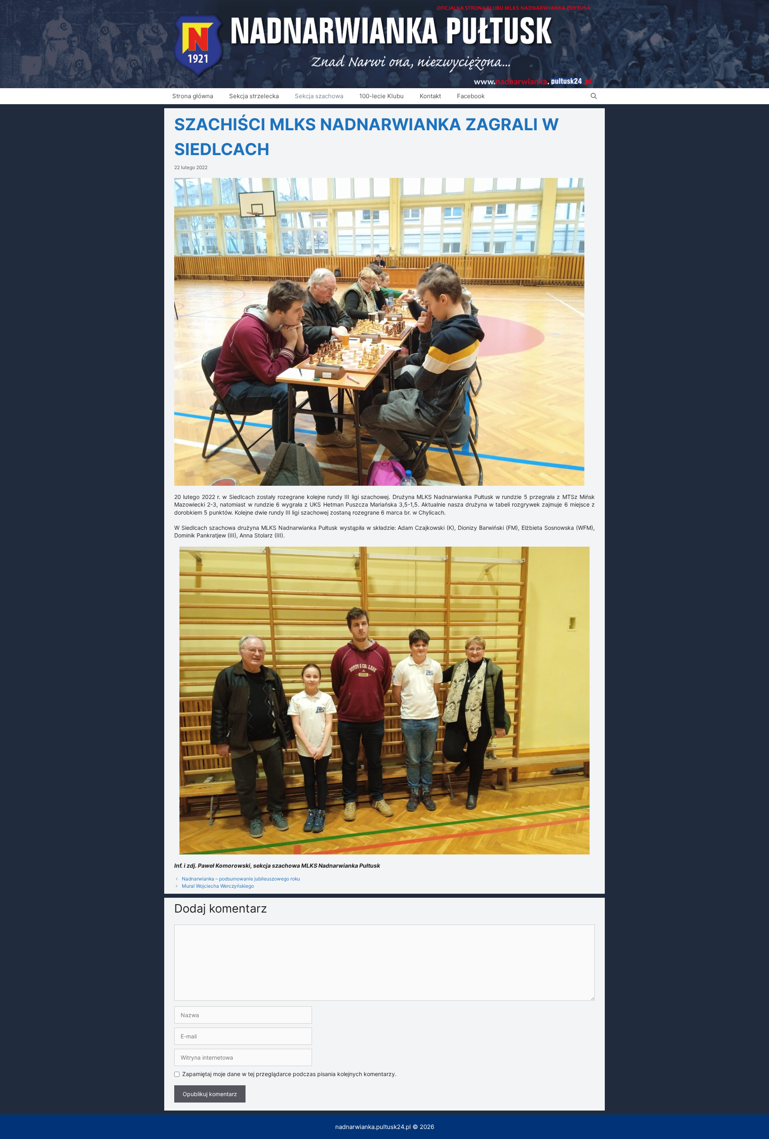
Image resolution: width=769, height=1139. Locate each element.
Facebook (471, 96)
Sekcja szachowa (319, 96)
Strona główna (192, 96)
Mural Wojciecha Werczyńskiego (218, 886)
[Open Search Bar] (594, 96)
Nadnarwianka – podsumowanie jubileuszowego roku (241, 879)
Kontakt (430, 96)
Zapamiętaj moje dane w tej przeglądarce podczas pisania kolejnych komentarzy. (289, 1073)
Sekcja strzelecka (254, 96)
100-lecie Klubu (381, 96)
